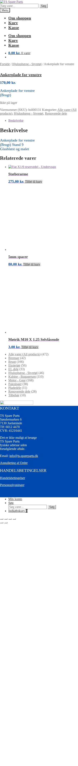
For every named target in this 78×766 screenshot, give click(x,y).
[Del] (10, 519)
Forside (5, 64)
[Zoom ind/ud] (1, 519)
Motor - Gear (17, 380)
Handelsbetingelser (12, 478)
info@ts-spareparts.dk (23, 456)
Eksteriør (14, 365)
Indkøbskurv (17, 511)
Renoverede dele (56, 113)
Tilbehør (13, 395)
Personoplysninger (12, 485)
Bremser (13, 358)
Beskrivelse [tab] (16, 120)
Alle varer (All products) (24, 354)
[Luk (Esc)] (14, 519)
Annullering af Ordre (14, 463)
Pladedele (14, 388)
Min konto (15, 499)
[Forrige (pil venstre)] (1, 522)
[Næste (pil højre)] (5, 522)
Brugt (12, 361)
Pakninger (15, 384)
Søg (43, 5)
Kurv (13, 22)
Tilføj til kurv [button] (33, 181)
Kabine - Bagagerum (22, 376)
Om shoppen (19, 18)
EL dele (13, 369)
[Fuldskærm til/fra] (5, 519)
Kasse (13, 27)
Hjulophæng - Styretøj (27, 64)
